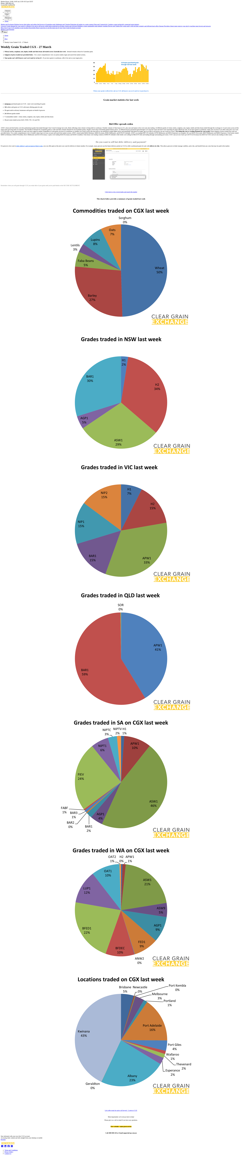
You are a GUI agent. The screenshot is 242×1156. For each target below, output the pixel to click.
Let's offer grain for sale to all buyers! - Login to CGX (121, 1110)
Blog (6, 39)
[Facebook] (8, 1147)
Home (6, 35)
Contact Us (8, 1153)
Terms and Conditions (11, 1150)
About (6, 21)
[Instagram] (11, 1147)
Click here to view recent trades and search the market (121, 192)
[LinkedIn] (5, 1147)
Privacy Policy (9, 1152)
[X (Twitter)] (2, 1147)
